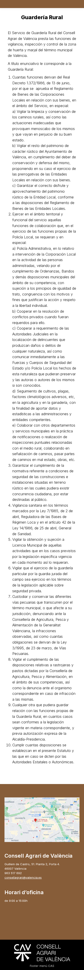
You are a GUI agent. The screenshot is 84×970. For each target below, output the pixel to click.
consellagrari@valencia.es (23, 877)
